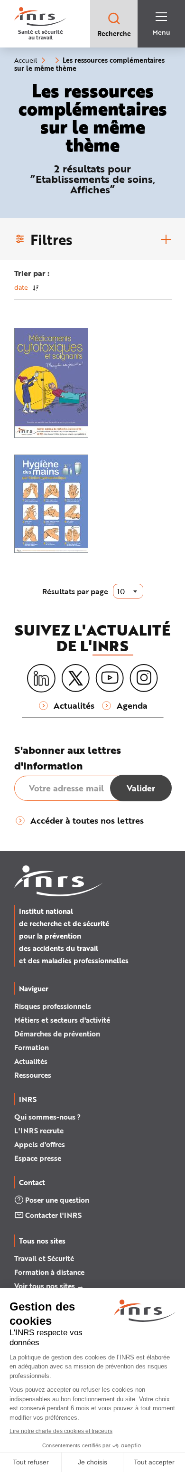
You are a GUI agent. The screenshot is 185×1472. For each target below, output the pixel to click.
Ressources (32, 1075)
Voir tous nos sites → (49, 1286)
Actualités (30, 1061)
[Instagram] (144, 678)
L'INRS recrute (39, 1130)
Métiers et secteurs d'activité (62, 1020)
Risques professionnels (52, 1006)
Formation (31, 1047)
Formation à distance (49, 1272)
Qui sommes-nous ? (47, 1116)
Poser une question (57, 1200)
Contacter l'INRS (53, 1215)
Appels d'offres (39, 1144)
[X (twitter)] (75, 678)
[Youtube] (109, 678)
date (21, 287)
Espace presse (37, 1158)
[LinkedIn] (41, 678)
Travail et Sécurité (44, 1258)
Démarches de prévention (57, 1033)
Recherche (114, 33)
